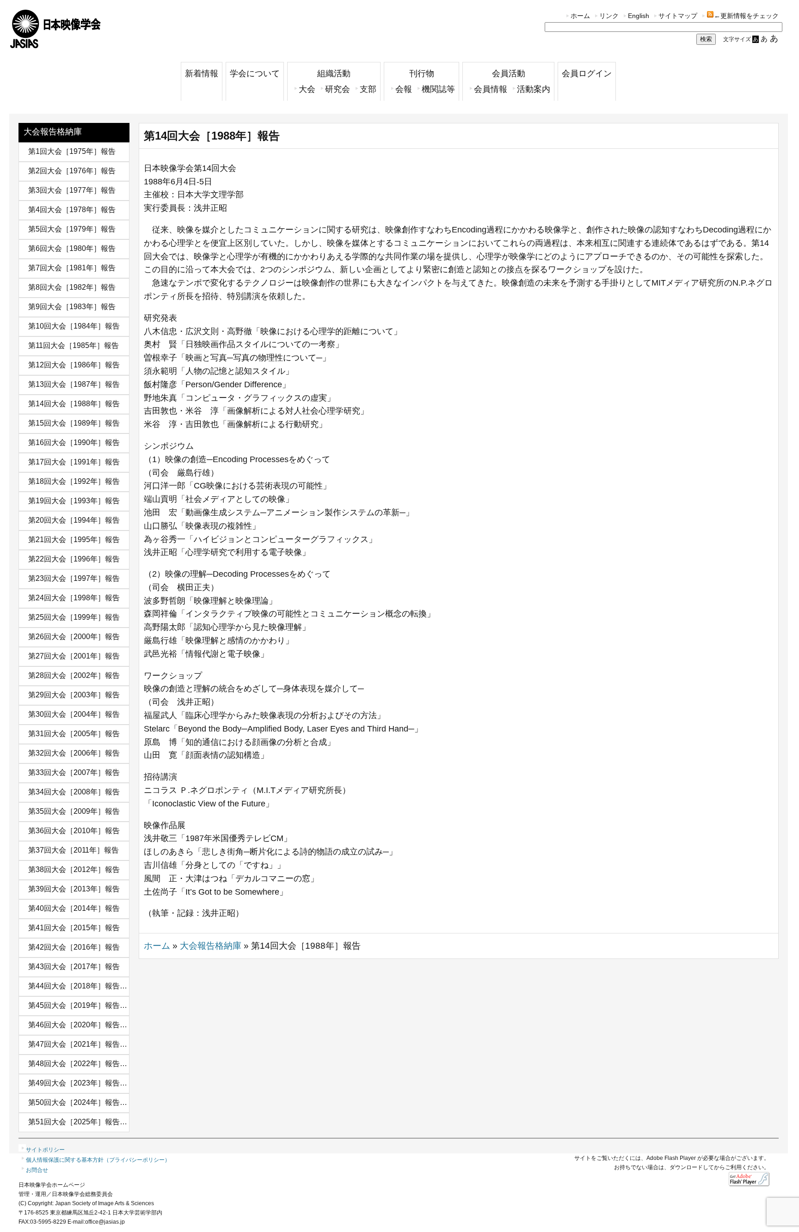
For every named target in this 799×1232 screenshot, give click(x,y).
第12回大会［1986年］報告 (74, 365)
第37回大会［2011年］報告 (73, 850)
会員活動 (508, 73)
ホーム (580, 15)
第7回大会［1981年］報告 (72, 268)
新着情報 (201, 73)
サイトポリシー (45, 1150)
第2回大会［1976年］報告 (72, 171)
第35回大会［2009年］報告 (74, 811)
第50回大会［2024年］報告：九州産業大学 (100, 1102)
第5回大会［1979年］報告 (72, 229)
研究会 (337, 89)
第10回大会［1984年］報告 (74, 326)
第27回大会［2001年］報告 (74, 656)
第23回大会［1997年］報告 (74, 578)
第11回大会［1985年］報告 (73, 345)
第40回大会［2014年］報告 (74, 908)
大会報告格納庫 (53, 131)
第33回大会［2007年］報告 (74, 772)
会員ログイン (587, 73)
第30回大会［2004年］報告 (74, 714)
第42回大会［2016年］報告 (74, 947)
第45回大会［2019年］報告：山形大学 (92, 1005)
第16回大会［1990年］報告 (74, 442)
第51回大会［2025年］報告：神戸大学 (92, 1122)
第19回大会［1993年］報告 (74, 501)
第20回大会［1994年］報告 (74, 520)
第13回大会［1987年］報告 (74, 384)
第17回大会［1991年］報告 (74, 462)
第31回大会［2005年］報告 (74, 734)
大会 (307, 89)
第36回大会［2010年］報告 (74, 831)
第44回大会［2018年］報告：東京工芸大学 (100, 986)
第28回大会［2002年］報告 (74, 675)
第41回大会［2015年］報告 (74, 928)
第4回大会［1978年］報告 (72, 209)
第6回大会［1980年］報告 (72, 248)
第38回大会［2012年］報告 (74, 869)
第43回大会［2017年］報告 (74, 966)
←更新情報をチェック (746, 15)
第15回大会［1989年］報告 (74, 423)
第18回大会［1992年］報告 (74, 481)
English (638, 15)
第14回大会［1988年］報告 (74, 404)
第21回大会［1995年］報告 (74, 539)
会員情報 (490, 89)
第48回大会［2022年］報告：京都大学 (92, 1063)
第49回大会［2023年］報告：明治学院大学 (100, 1083)
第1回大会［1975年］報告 (72, 151)
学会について (255, 73)
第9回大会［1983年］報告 (72, 307)
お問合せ (37, 1170)
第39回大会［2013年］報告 (74, 889)
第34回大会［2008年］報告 (74, 792)
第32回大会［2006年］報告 (74, 753)
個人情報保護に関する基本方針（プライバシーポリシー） (98, 1160)
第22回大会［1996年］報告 (74, 559)
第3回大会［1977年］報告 (72, 190)
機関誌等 (438, 89)
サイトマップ (677, 15)
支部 (368, 89)
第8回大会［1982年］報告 (72, 287)
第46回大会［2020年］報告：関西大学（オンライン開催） (125, 1025)
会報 (403, 89)
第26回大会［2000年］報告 (74, 636)
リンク (609, 15)
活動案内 (533, 89)
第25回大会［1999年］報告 (74, 617)
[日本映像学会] (55, 45)
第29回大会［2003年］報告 (74, 695)
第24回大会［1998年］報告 (74, 598)
